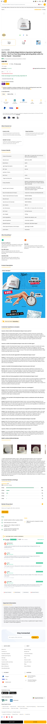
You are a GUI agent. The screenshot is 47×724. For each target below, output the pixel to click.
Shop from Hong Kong (31, 706)
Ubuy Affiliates (27, 666)
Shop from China (5, 708)
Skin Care (19, 7)
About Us (4, 649)
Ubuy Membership (6, 668)
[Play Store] (12, 693)
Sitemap (3, 657)
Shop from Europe (23, 708)
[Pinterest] (12, 717)
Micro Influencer (5, 666)
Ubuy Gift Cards (27, 662)
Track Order (4, 659)
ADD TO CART (12, 721)
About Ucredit (27, 659)
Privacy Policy (15, 714)
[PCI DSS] (4, 700)
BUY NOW (35, 721)
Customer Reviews (28, 653)
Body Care (24, 7)
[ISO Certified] (13, 700)
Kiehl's (3, 9)
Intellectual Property (6, 655)
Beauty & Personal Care (12, 7)
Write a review (5, 511)
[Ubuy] (5, 1)
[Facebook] (3, 717)
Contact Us (4, 651)
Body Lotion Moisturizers (39, 7)
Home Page (4, 7)
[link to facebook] (23, 35)
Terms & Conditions (6, 714)
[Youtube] (7, 717)
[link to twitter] (26, 35)
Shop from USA (5, 706)
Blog (25, 664)
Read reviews (40, 539)
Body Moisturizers (30, 7)
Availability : (4, 68)
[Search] (45, 4)
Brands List (26, 651)
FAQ (25, 657)
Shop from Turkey (14, 708)
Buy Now (18, 114)
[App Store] (5, 693)
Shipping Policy (5, 664)
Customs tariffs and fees (7, 662)
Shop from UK (13, 706)
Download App (27, 649)
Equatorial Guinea (39, 698)
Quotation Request (6, 653)
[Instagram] (5, 717)
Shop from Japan (21, 706)
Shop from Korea (40, 706)
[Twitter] (10, 717)
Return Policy (27, 655)
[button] (43, 1)
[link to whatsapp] (20, 35)
